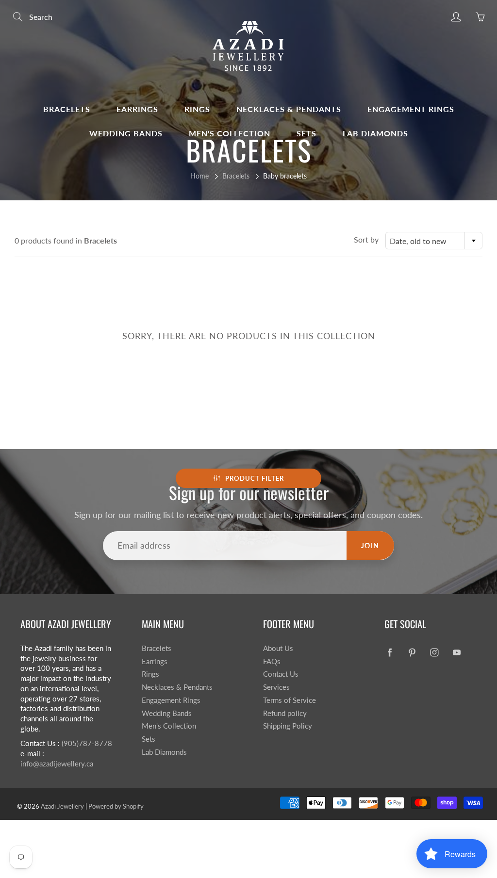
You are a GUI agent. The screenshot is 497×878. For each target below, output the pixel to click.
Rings (197, 109)
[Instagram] (434, 652)
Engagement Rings (410, 109)
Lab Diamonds (375, 133)
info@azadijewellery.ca (56, 764)
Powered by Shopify (116, 806)
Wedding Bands (126, 133)
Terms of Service (289, 700)
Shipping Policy (287, 726)
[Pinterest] (411, 652)
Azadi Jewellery (62, 806)
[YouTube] (456, 652)
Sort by (366, 239)
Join (370, 545)
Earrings (137, 109)
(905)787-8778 (87, 743)
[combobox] (433, 240)
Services (276, 687)
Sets (306, 133)
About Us (278, 648)
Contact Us (280, 674)
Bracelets (66, 109)
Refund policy (285, 713)
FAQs (272, 661)
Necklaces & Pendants (288, 109)
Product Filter (254, 478)
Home (199, 176)
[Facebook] (389, 652)
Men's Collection (229, 133)
